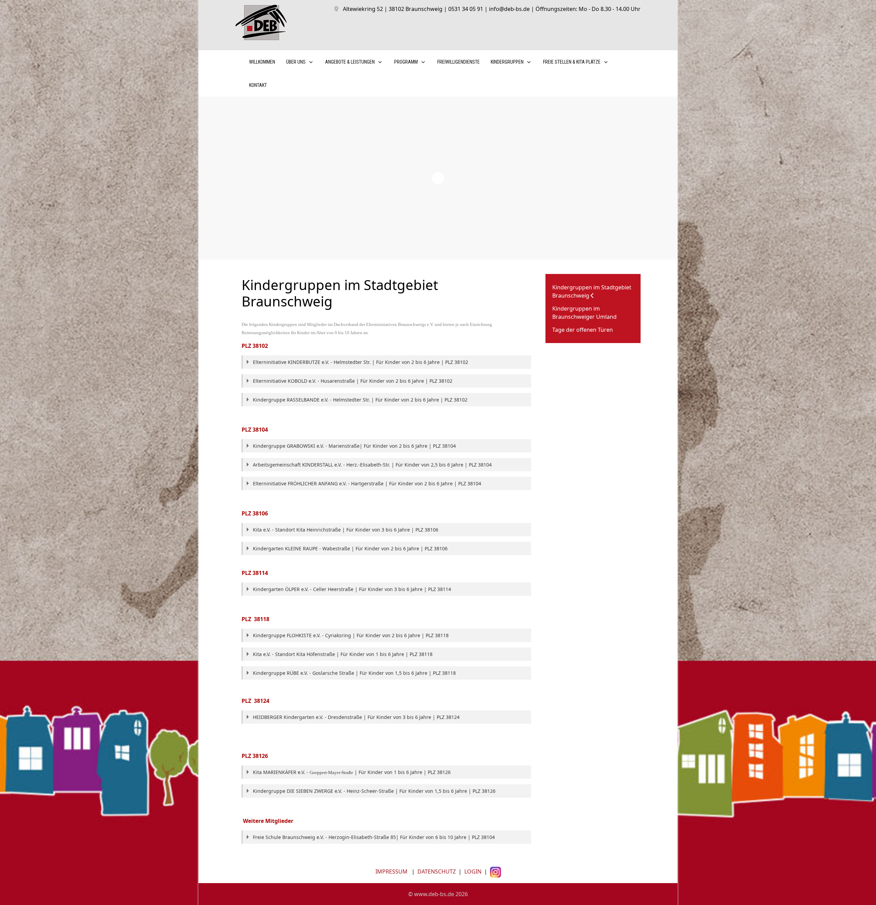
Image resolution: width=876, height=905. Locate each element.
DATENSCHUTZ (436, 871)
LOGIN (472, 871)
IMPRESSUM (391, 871)
